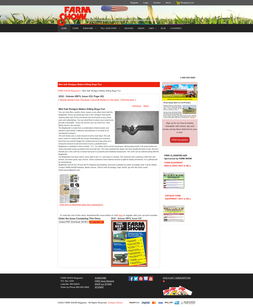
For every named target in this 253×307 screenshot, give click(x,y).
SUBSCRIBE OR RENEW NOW (126, 154)
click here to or (125, 160)
